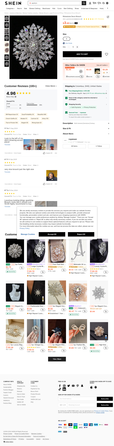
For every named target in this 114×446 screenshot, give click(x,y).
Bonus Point (34, 391)
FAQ (32, 402)
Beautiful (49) (42, 114)
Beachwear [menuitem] (46, 8)
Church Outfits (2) (11, 118)
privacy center (100, 412)
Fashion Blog (7, 403)
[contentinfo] (85, 426)
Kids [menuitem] (53, 8)
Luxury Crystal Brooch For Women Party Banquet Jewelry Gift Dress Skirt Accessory (99, 266)
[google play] (95, 388)
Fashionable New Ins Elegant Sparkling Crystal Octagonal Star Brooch (36, 306)
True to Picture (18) (12, 122)
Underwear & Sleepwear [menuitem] (89, 8)
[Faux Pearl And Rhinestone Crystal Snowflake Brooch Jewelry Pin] (57, 251)
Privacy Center (7, 433)
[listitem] (74, 73)
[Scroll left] (105, 8)
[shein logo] (13, 3)
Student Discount (8, 398)
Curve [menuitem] (59, 8)
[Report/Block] (56, 153)
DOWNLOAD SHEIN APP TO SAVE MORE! (100, 382)
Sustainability (7, 387)
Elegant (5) (24, 122)
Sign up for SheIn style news (69, 395)
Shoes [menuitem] (77, 8)
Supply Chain (7, 392)
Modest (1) (24, 118)
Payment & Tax (35, 389)
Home (6, 13)
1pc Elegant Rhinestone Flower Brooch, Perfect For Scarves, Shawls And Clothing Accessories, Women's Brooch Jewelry (57, 345)
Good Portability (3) (28, 114)
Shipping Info (21, 386)
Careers (5, 395)
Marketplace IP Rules (9, 439)
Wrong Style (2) (36, 122)
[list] (73, 387)
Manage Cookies (36, 433)
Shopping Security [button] (75, 104)
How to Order (21, 394)
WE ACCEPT (62, 421)
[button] (103, 3)
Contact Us (34, 386)
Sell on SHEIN (21, 405)
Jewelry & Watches (15, 13)
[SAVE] (107, 54)
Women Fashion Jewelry (30, 13)
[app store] (91, 388)
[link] (94, 3)
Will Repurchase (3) (12, 114)
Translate (7, 144)
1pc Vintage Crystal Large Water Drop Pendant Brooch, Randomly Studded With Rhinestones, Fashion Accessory (36, 345)
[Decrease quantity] (68, 47)
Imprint (38, 439)
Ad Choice (46, 439)
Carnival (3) (34, 118)
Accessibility (30, 439)
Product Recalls (35, 394)
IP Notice (21, 439)
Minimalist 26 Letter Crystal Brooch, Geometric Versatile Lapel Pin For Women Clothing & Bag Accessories (78, 264)
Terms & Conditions (39, 436)
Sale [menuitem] (25, 8)
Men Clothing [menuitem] (68, 8)
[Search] (84, 3)
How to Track (21, 397)
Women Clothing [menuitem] (34, 8)
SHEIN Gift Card (36, 399)
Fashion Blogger (8, 390)
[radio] (66, 39)
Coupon (33, 397)
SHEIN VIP (20, 402)
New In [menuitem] (19, 8)
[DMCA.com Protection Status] (65, 431)
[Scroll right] (107, 8)
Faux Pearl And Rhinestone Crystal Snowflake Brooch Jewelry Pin (57, 264)
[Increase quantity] (77, 47)
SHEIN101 (6, 400)
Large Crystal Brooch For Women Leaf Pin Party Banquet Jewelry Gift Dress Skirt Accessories (36, 266)
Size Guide (20, 399)
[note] (11, 271)
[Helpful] (44, 153)
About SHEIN (7, 384)
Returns (19, 389)
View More (57, 359)
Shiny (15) (45, 118)
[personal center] (90, 3)
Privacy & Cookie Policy (101, 411)
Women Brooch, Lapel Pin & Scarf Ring (51, 13)
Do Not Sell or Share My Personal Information (17, 436)
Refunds (19, 391)
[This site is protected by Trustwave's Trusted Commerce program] (59, 431)
